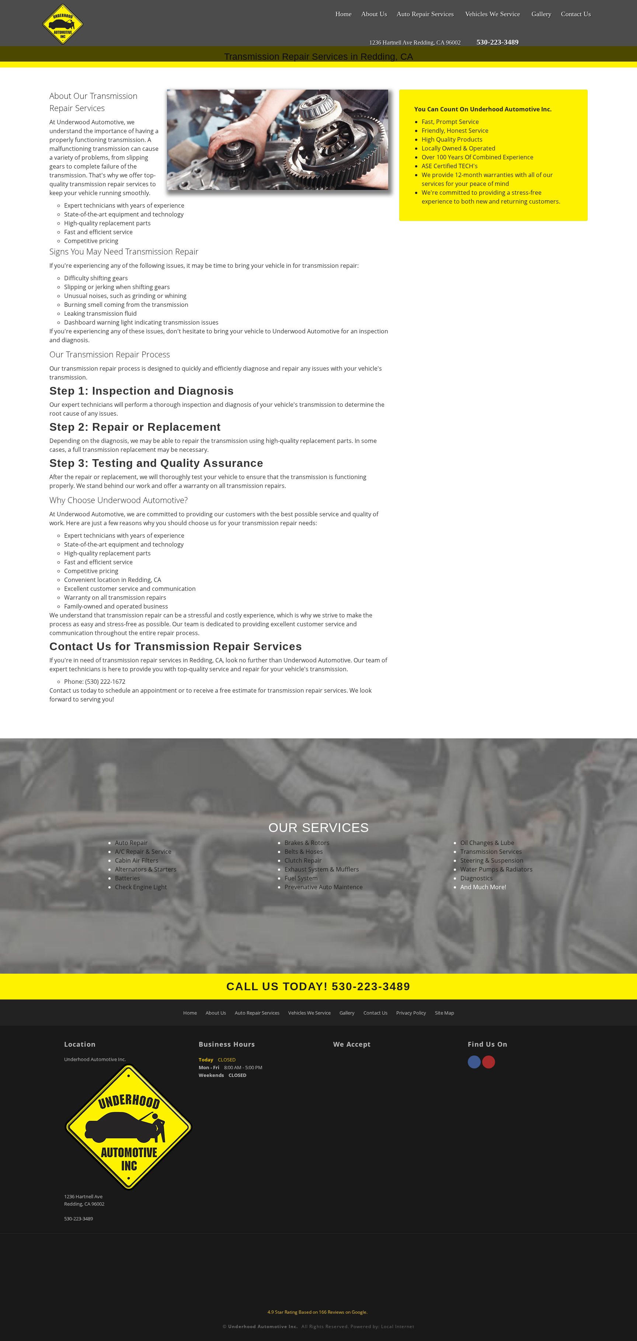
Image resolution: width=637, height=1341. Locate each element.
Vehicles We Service (492, 14)
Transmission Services (491, 852)
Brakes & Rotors (307, 843)
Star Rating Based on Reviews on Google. (318, 1312)
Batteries (127, 878)
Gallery (541, 14)
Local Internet (397, 1326)
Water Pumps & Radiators (496, 869)
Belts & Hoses (304, 852)
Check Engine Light (141, 887)
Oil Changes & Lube (487, 843)
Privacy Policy (411, 1012)
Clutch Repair (303, 860)
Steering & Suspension (491, 860)
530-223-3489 (78, 1218)
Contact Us (576, 14)
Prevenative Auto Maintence (324, 887)
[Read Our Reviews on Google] (544, 42)
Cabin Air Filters (137, 860)
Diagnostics (476, 878)
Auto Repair (131, 843)
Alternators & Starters (146, 869)
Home (343, 14)
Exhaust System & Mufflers (322, 869)
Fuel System (301, 878)
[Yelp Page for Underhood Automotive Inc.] (488, 1066)
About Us (374, 14)
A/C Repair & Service (143, 852)
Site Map (444, 1012)
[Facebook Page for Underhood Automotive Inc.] (474, 1066)
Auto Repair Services (425, 14)
